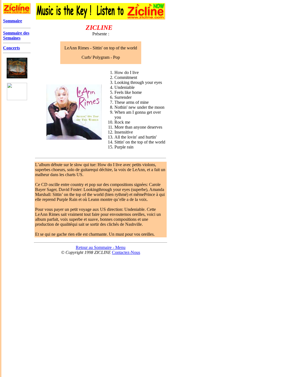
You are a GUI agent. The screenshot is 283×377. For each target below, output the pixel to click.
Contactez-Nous (126, 252)
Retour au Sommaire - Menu (100, 247)
